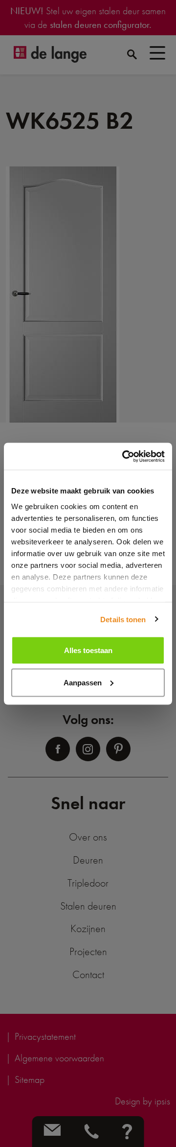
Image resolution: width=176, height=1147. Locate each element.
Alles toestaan (88, 650)
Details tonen (123, 619)
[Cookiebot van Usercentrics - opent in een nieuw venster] (124, 456)
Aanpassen (83, 682)
